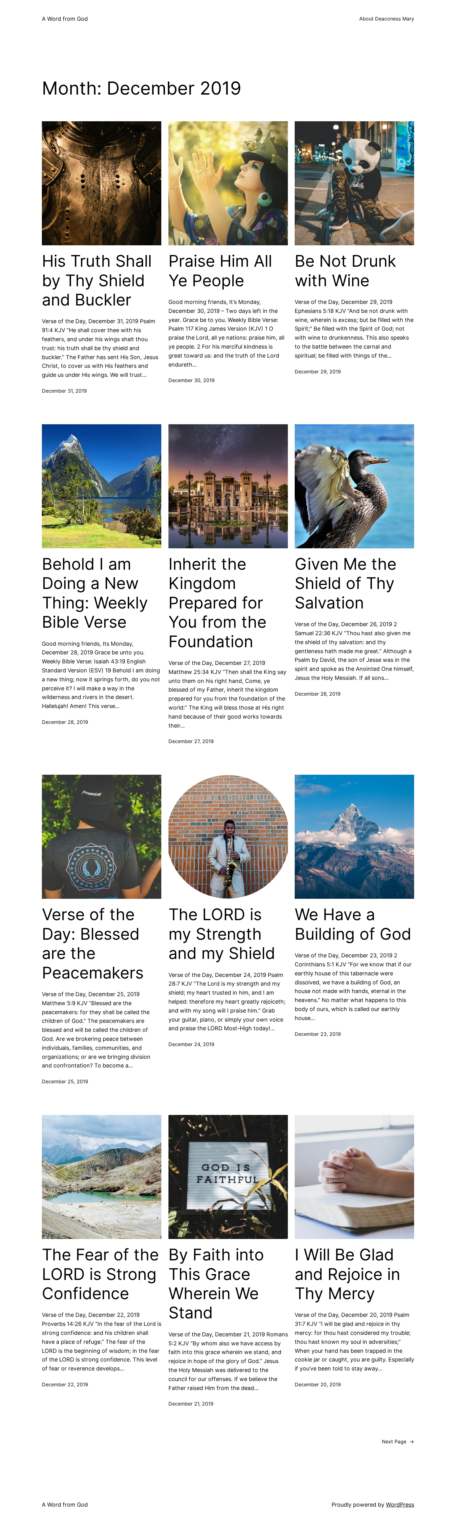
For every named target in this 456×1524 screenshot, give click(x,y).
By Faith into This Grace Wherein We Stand (216, 1283)
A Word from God (65, 19)
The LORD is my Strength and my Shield (221, 934)
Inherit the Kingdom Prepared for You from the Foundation (217, 603)
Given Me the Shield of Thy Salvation (345, 584)
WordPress (400, 1504)
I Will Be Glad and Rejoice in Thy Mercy (347, 1274)
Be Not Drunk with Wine (345, 271)
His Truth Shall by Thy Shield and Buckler (97, 281)
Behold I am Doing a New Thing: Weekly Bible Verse (95, 593)
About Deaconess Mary (386, 19)
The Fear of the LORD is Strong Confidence (100, 1274)
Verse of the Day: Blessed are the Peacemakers (93, 943)
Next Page (398, 1441)
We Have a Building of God (353, 924)
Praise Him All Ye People (220, 271)
